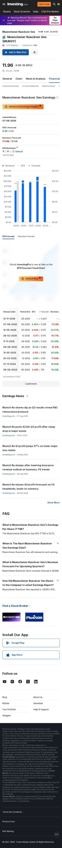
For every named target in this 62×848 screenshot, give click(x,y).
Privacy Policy (8, 821)
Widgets (6, 715)
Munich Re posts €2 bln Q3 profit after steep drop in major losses (28, 428)
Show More (53, 502)
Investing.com (8, 416)
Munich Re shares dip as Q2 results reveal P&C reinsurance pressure (30, 409)
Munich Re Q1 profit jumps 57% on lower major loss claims (30, 448)
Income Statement (30, 86)
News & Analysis (35, 78)
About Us (37, 697)
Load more (31, 383)
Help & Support (41, 709)
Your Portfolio (9, 709)
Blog (4, 697)
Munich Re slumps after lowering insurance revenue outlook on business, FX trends (28, 467)
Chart (18, 78)
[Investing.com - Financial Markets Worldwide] (18, 4)
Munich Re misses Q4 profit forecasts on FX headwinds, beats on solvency (28, 486)
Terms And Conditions (12, 812)
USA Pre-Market (50, 11)
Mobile (5, 703)
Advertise (38, 703)
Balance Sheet (48, 86)
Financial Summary (10, 86)
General (7, 78)
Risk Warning (8, 831)
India (35, 11)
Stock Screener (22, 11)
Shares (7, 11)
